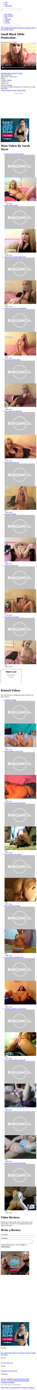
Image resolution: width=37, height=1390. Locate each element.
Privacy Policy (5, 1387)
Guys (6, 4)
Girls (6, 2)
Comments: (4, 1238)
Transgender (8, 6)
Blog (6, 17)
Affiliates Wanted (12, 1379)
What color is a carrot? (13, 1245)
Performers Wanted (23, 1379)
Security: (3, 1245)
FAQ (15, 1371)
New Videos (8, 14)
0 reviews (10, 85)
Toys (11, 1363)
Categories (8, 19)
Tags (8, 1363)
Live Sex (7, 22)
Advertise (4, 1379)
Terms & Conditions (28, 1387)
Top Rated (21, 28)
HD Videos (10, 29)
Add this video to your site (9, 90)
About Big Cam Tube (7, 1371)
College (9, 80)
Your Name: (4, 1234)
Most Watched (9, 16)
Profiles (7, 21)
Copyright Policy (15, 1387)
